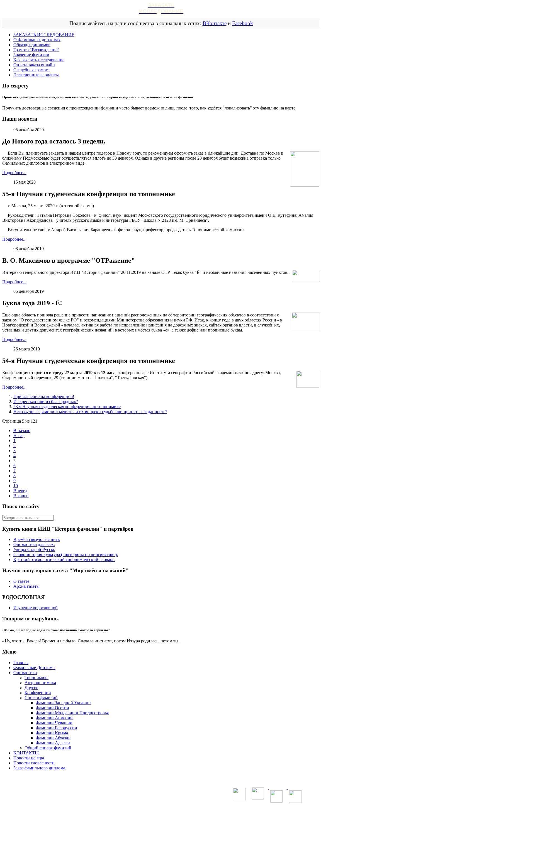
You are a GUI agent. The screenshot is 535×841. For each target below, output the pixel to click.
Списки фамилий (41, 697)
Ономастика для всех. (34, 544)
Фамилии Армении (54, 717)
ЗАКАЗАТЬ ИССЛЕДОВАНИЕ (43, 34)
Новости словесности (34, 762)
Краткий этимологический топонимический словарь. (64, 559)
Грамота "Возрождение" (36, 49)
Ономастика (25, 672)
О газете (21, 581)
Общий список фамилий (48, 747)
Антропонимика (40, 682)
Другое (31, 687)
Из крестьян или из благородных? (45, 401)
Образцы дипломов (31, 44)
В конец (21, 495)
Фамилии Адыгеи (53, 742)
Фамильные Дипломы (34, 667)
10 (15, 485)
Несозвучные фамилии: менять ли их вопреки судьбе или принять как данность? (90, 411)
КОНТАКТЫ (26, 752)
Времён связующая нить (36, 539)
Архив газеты (26, 586)
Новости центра (28, 757)
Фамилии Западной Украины (63, 702)
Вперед (20, 490)
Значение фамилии (31, 54)
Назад (19, 435)
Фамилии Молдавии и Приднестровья (72, 712)
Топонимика (36, 677)
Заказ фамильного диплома (39, 768)
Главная (20, 662)
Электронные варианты (36, 74)
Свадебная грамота (31, 69)
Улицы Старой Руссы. (34, 549)
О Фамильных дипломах (36, 39)
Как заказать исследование (38, 59)
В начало (21, 430)
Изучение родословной (35, 607)
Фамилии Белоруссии (56, 727)
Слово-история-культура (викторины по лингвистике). (65, 554)
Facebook (242, 23)
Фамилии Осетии (52, 707)
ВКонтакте (215, 23)
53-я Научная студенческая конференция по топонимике (67, 406)
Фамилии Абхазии (53, 737)
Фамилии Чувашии (54, 722)
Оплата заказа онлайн (34, 64)
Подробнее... (14, 172)
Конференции (38, 692)
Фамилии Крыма (52, 732)
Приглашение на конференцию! (43, 396)
